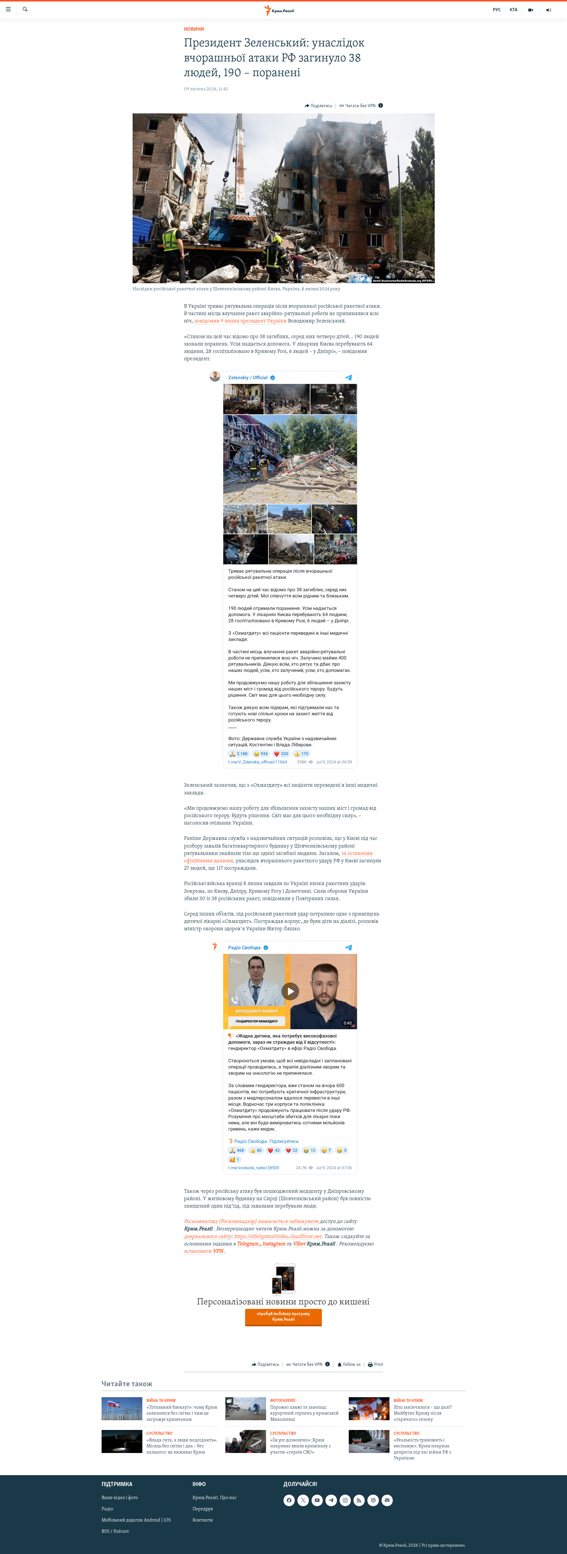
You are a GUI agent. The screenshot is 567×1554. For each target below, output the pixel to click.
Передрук (203, 1509)
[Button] (319, 106)
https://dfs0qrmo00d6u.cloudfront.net (277, 1236)
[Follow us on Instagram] (345, 1500)
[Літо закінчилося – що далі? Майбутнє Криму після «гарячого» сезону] (369, 1408)
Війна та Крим (161, 1401)
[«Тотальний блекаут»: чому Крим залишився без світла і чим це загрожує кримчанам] (122, 1408)
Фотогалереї (282, 1401)
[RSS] (359, 1500)
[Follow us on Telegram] (331, 1500)
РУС (497, 10)
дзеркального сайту (207, 1236)
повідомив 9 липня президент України (240, 321)
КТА (513, 10)
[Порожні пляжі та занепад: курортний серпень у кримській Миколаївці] (245, 1408)
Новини (194, 29)
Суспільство (159, 1433)
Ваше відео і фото (120, 1498)
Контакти (203, 1520)
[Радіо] (549, 10)
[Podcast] (373, 1500)
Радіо (107, 1509)
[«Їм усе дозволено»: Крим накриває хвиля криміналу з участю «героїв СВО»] (245, 1441)
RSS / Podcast (115, 1531)
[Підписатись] (387, 1500)
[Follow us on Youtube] (317, 1500)
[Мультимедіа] (531, 10)
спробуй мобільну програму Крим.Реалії (283, 1317)
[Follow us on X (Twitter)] (303, 1500)
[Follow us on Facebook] (289, 1500)
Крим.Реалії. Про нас (215, 1498)
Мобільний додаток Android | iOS (136, 1520)
